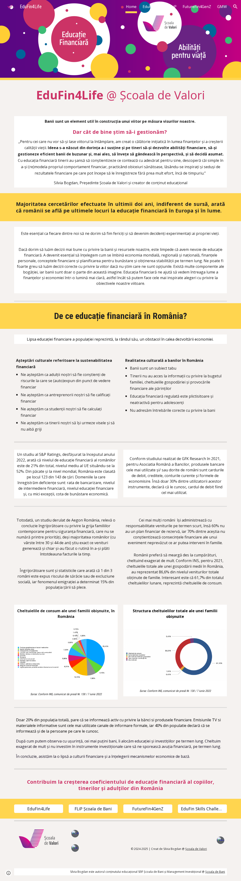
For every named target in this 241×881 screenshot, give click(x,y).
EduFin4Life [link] (153, 6)
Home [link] (131, 6)
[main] (120, 95)
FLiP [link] (173, 6)
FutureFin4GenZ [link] (197, 6)
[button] (235, 6)
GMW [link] (222, 6)
